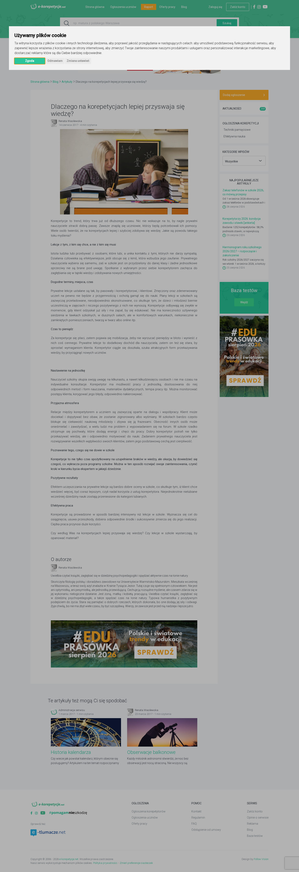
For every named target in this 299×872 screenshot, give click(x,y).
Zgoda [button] (29, 60)
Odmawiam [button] (55, 60)
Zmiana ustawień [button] (78, 60)
